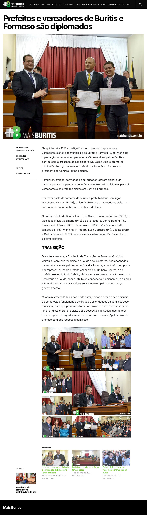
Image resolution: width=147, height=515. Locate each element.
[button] (71, 349)
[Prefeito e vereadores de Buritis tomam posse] (86, 458)
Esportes (69, 4)
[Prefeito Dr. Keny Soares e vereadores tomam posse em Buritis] (116, 458)
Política (45, 4)
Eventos (56, 4)
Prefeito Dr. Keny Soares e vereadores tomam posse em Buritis (114, 470)
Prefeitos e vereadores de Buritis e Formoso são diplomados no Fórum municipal (55, 470)
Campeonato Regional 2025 (115, 4)
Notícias (34, 4)
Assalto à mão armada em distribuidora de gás (26, 489)
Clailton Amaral (23, 173)
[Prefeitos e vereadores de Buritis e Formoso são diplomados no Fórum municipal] (55, 458)
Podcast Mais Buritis (87, 4)
